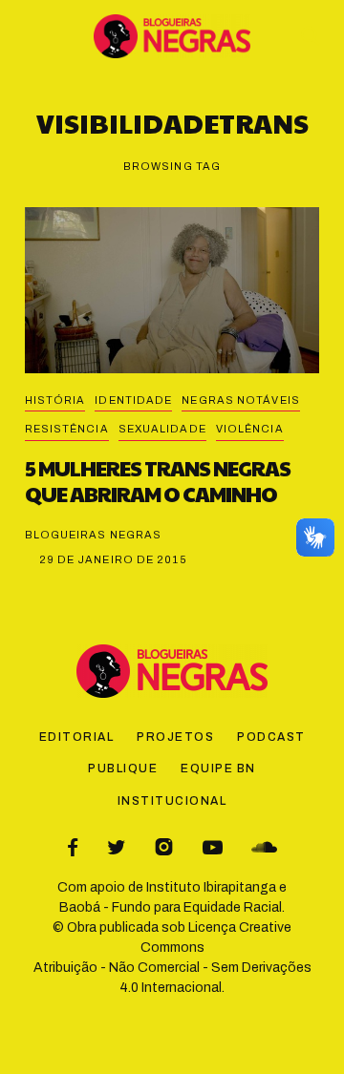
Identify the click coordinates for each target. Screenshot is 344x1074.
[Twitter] (116, 847)
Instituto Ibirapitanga (211, 887)
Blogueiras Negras (93, 534)
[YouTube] (213, 847)
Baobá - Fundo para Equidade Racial (170, 907)
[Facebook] (72, 847)
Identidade (133, 400)
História (55, 400)
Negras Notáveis (241, 400)
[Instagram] (164, 847)
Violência (250, 428)
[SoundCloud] (264, 847)
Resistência (67, 428)
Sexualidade (162, 428)
